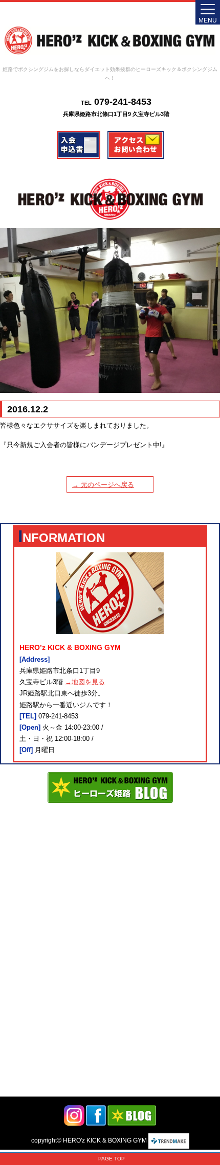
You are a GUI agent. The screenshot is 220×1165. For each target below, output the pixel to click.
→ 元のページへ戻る (103, 484)
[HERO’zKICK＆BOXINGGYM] (110, 41)
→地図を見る (85, 682)
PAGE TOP (111, 1158)
